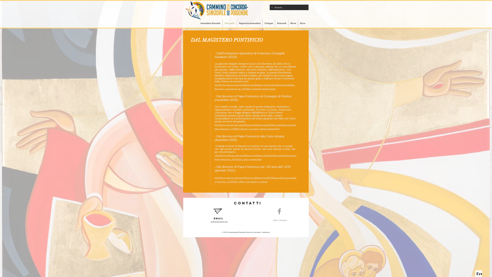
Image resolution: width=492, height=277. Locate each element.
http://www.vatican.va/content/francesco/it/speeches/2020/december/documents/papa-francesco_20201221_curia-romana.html (255, 157)
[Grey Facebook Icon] (279, 211)
